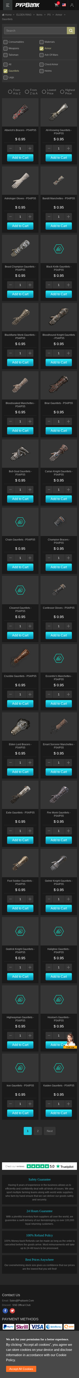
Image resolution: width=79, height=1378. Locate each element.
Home (9, 14)
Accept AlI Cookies (21, 1369)
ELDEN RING (25, 14)
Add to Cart (20, 157)
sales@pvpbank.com (22, 1300)
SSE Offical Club (21, 1305)
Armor (60, 14)
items (41, 14)
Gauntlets (7, 19)
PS (50, 14)
